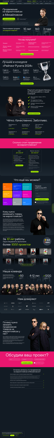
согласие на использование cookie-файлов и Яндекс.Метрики (16, 433)
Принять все (12, 435)
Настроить (17, 435)
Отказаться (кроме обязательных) (6, 435)
